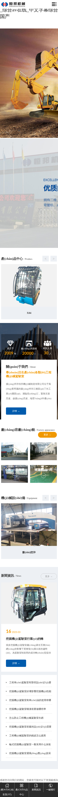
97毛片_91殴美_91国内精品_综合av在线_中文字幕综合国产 (29, 9)
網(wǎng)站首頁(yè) (7, 792)
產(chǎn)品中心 (21, 792)
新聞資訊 (36, 789)
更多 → (47, 434)
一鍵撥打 (50, 789)
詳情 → (16, 411)
